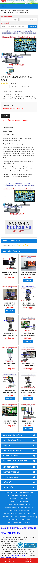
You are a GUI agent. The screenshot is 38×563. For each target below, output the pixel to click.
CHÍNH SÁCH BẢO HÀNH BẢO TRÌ (19, 504)
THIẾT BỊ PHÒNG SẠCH (15, 522)
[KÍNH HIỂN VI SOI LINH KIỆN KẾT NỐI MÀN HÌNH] (28, 354)
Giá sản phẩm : (8, 105)
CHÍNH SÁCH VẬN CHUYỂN (19, 501)
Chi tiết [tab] (6, 115)
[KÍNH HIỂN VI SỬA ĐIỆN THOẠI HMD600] (9, 381)
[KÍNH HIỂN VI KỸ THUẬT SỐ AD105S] (28, 293)
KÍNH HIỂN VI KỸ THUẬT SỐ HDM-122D (9, 334)
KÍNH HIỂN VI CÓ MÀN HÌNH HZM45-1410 (9, 273)
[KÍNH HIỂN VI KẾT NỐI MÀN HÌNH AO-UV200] (28, 263)
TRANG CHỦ (9, 492)
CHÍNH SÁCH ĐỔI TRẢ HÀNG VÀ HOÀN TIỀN (19, 507)
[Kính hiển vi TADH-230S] (9, 354)
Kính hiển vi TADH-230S (10, 365)
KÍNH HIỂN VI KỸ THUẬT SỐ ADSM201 (28, 334)
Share (5, 86)
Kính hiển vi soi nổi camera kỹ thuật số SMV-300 (28, 392)
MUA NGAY (28, 280)
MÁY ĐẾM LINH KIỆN (23, 519)
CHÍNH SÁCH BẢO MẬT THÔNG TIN (19, 495)
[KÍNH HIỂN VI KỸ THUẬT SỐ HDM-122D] (9, 324)
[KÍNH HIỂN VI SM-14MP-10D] (28, 411)
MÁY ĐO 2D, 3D (29, 513)
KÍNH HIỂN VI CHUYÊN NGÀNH (19, 510)
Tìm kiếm (32, 26)
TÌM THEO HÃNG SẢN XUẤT (12, 513)
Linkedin (26, 86)
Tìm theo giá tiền (6, 16)
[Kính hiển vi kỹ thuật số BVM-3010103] (9, 293)
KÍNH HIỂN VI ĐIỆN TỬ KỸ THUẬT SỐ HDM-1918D (9, 423)
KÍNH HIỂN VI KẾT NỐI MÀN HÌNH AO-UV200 (28, 273)
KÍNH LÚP (11, 519)
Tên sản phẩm (5, 23)
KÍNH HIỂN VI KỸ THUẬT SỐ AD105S (28, 304)
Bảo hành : (9, 94)
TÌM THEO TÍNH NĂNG (10, 516)
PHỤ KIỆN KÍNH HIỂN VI (27, 516)
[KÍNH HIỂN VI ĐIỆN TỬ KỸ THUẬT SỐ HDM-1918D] (9, 411)
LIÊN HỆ (28, 522)
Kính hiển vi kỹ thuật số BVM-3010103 (9, 305)
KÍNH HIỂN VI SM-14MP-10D (28, 422)
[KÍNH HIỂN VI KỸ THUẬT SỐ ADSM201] (28, 324)
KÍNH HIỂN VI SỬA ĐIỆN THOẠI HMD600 (10, 391)
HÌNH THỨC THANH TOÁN (19, 498)
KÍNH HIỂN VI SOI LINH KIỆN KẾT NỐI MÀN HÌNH (28, 366)
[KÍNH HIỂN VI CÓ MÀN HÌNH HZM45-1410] (9, 263)
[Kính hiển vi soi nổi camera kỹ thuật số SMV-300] (28, 381)
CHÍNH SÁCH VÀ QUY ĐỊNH (24, 492)
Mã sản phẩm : (8, 91)
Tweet (15, 86)
